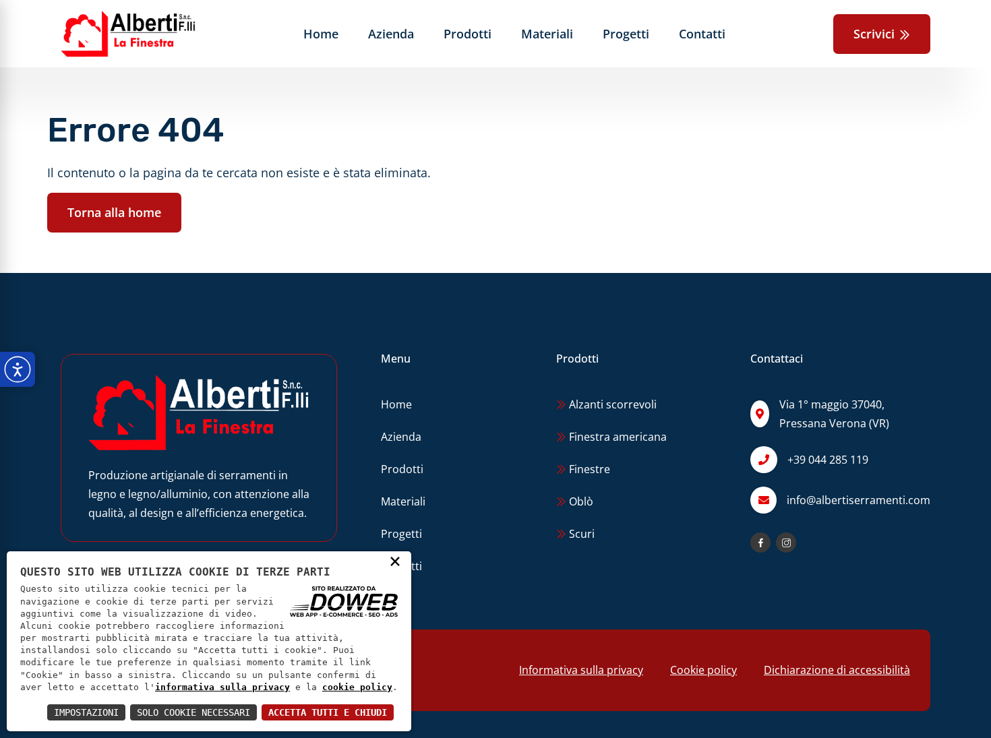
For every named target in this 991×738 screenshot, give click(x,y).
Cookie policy (703, 670)
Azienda (391, 34)
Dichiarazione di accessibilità (837, 670)
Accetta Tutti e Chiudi (327, 712)
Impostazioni (86, 712)
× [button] (395, 560)
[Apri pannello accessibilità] (17, 369)
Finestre (588, 469)
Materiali (547, 34)
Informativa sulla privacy (581, 670)
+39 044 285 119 (827, 459)
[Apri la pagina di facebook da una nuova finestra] (760, 542)
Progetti (626, 34)
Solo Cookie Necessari (193, 712)
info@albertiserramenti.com (858, 500)
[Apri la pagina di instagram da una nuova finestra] (786, 542)
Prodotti (467, 34)
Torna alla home (114, 212)
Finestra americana (616, 436)
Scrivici (875, 34)
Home (320, 34)
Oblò (579, 501)
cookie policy (357, 687)
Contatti (702, 34)
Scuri (580, 533)
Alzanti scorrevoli (611, 404)
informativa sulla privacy (222, 687)
